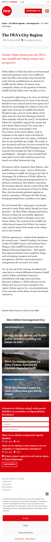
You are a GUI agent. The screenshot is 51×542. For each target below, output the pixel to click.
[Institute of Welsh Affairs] (7, 11)
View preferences (25, 532)
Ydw (18, 441)
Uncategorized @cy (33, 40)
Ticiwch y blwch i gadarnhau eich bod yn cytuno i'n (25, 458)
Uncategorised (33, 23)
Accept (26, 518)
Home (4, 23)
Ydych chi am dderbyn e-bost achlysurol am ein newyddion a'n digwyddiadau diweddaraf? (24, 447)
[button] (47, 493)
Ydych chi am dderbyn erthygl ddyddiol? (22, 437)
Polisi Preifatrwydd (13, 459)
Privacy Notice (30, 539)
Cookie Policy (19, 539)
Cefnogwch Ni (33, 11)
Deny (25, 525)
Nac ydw (8, 441)
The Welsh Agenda (17, 23)
